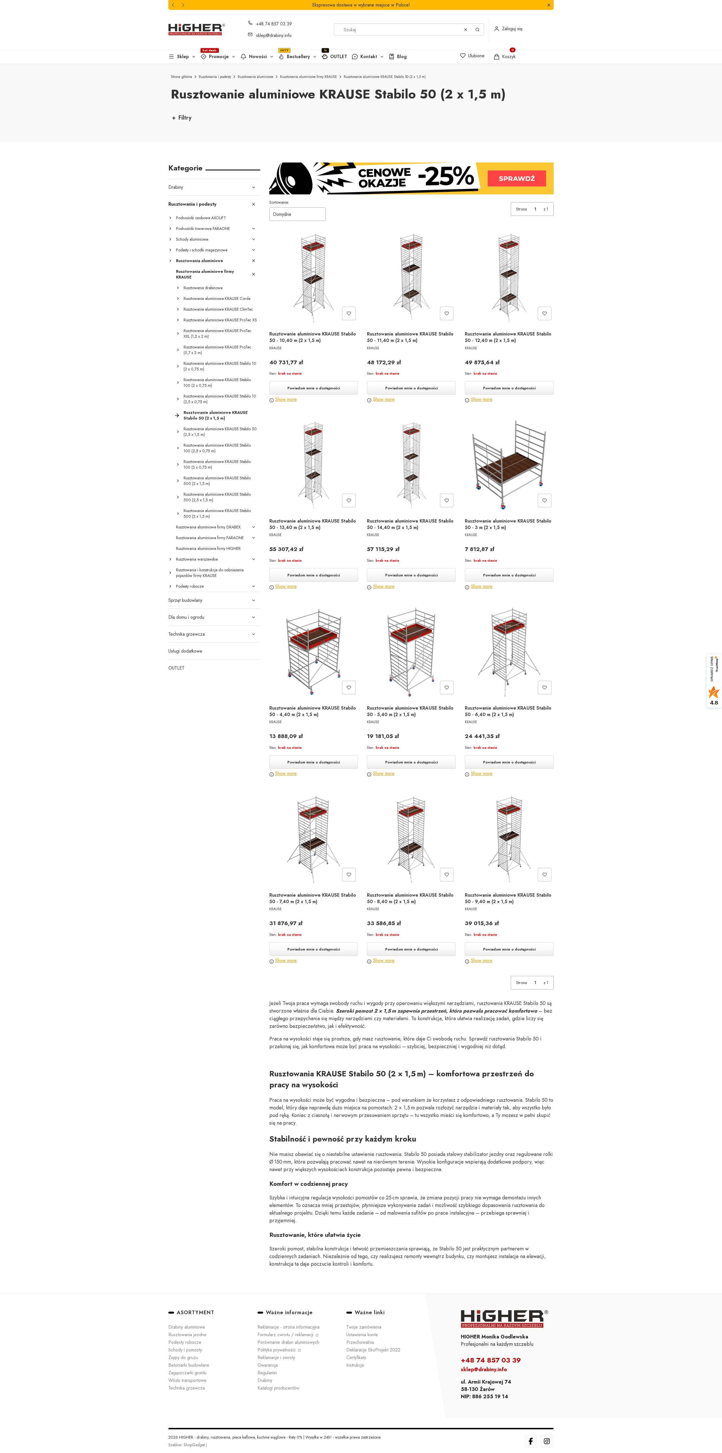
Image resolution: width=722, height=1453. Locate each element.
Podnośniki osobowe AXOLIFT (201, 218)
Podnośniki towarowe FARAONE (203, 228)
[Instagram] (547, 1441)
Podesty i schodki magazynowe (201, 250)
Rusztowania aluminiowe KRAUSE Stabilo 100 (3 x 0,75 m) (217, 464)
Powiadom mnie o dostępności (313, 388)
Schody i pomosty (185, 1350)
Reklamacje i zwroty (276, 1357)
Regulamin (267, 1372)
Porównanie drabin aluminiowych (288, 1342)
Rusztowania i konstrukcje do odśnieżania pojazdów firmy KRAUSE (210, 572)
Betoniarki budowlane (188, 1365)
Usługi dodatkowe (185, 651)
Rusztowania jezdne (187, 1334)
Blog (402, 56)
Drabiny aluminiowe (186, 1327)
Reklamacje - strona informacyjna (288, 1327)
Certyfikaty (356, 1357)
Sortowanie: (279, 202)
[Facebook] (531, 1441)
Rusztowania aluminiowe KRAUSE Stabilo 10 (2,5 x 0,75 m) (220, 399)
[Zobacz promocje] (411, 178)
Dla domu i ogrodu (186, 617)
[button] (548, 5)
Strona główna (181, 76)
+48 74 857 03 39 (274, 24)
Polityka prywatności (277, 1350)
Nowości (258, 56)
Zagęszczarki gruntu (187, 1372)
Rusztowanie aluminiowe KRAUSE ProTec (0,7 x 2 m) (217, 349)
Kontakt (368, 56)
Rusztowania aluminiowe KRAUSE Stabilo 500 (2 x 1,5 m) (217, 480)
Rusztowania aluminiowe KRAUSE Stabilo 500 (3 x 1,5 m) (217, 513)
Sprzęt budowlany (185, 600)
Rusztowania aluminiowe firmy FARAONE (210, 538)
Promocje (219, 56)
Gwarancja (267, 1365)
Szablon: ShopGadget (187, 1445)
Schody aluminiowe (192, 239)
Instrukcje (355, 1365)
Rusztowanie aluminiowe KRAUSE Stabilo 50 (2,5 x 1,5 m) (220, 431)
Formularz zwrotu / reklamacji (286, 1334)
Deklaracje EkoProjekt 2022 (373, 1350)
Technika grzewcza (186, 634)
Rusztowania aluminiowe (255, 76)
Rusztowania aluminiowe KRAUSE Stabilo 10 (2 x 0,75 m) (220, 366)
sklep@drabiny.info (274, 35)
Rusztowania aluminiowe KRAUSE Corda (217, 298)
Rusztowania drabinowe (203, 288)
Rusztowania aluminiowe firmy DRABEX (208, 527)
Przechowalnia (360, 1342)
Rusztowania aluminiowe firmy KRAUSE (308, 76)
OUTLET (338, 56)
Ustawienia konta (362, 1334)
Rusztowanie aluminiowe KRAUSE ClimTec (218, 309)
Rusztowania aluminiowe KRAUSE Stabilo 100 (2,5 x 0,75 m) (217, 448)
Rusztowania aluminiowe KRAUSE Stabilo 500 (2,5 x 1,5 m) (217, 497)
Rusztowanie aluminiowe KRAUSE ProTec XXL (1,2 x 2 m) (217, 333)
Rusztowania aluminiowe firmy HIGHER (208, 548)
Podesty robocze (190, 586)
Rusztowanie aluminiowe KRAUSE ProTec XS (220, 320)
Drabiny (175, 187)
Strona (521, 209)
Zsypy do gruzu (183, 1357)
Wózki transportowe (187, 1380)
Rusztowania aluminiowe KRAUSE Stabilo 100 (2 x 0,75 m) (217, 382)
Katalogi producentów (278, 1388)
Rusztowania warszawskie (197, 559)
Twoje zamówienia (363, 1327)
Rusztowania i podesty (215, 76)
